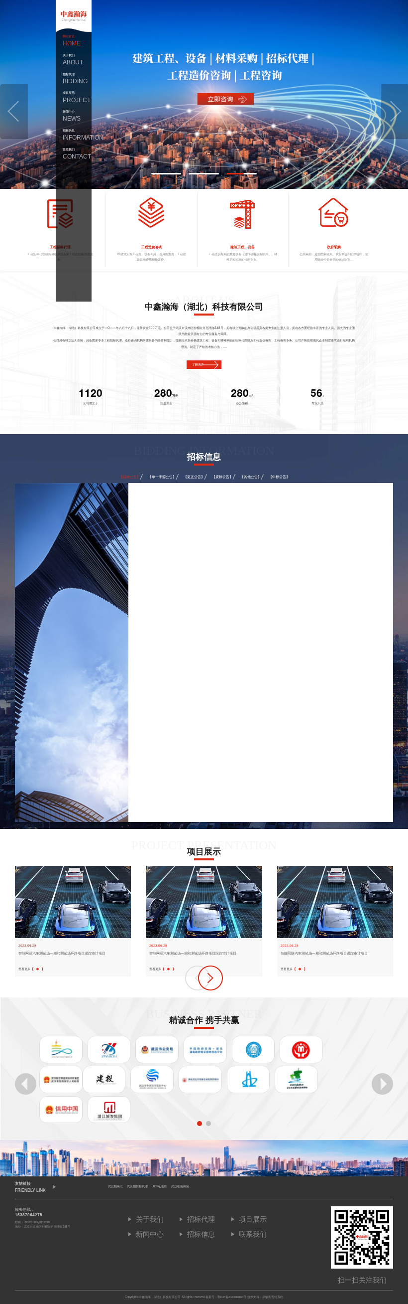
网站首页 (72, 40)
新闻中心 (72, 116)
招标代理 (73, 78)
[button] (14, 111)
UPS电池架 (159, 1186)
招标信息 (73, 135)
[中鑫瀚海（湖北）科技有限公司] (74, 16)
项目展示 (73, 97)
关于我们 (73, 59)
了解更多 (198, 364)
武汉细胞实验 (180, 1186)
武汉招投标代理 (137, 1186)
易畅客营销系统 (272, 1297)
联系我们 (73, 154)
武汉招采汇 (115, 1186)
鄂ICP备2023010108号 (231, 1297)
